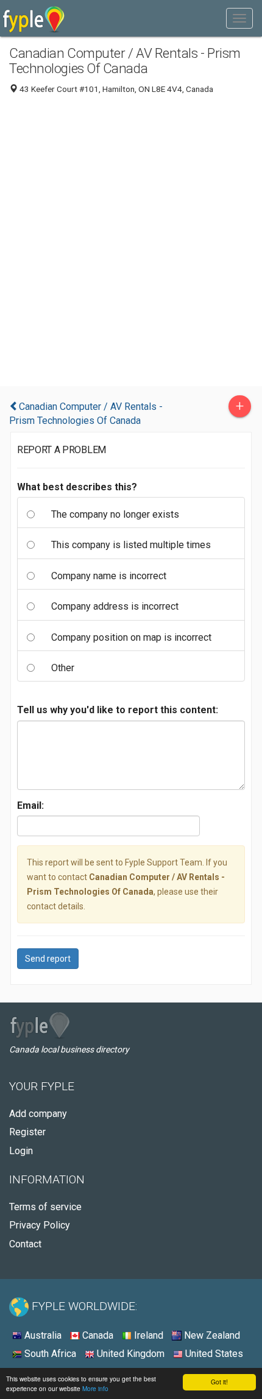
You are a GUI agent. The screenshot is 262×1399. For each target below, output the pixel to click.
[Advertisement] (131, 243)
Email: (30, 805)
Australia (42, 1335)
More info (95, 1388)
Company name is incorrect (108, 576)
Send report (48, 959)
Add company (38, 1113)
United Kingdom (129, 1353)
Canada (96, 1335)
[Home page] (34, 18)
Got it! (219, 1381)
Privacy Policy (39, 1225)
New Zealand (211, 1335)
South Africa (49, 1353)
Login (21, 1151)
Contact (25, 1244)
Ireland (147, 1335)
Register (27, 1132)
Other (62, 668)
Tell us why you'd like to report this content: (117, 710)
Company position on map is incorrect (131, 637)
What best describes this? (77, 487)
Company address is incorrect (115, 606)
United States (213, 1353)
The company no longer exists (115, 514)
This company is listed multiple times (131, 545)
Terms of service (45, 1207)
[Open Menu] (239, 18)
